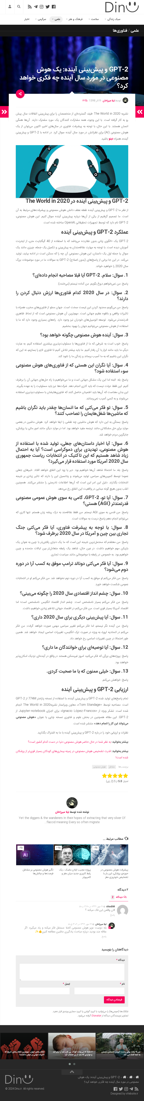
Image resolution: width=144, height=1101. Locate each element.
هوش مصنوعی (99, 767)
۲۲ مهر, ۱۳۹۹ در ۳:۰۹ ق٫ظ (80, 924)
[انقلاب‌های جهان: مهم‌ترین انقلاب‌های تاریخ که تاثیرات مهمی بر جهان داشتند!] (24, 1046)
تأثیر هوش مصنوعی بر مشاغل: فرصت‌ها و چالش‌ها (37, 872)
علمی (57, 19)
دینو (111, 138)
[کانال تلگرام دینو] (36, 7)
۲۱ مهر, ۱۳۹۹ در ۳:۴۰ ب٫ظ (91, 907)
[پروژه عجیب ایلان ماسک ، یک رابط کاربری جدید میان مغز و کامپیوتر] (72, 854)
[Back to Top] (72, 1072)
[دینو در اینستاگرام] (41, 7)
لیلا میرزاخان (109, 101)
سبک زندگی (113, 19)
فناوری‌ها (120, 31)
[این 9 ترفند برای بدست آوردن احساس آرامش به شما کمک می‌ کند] (119, 1046)
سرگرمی (42, 19)
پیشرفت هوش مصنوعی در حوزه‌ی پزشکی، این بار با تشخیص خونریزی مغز (114, 873)
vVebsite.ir (132, 1094)
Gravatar (96, 1016)
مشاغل (112, 767)
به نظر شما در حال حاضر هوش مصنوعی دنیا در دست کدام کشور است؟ (69, 742)
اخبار (26, 19)
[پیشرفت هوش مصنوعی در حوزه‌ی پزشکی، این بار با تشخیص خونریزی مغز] (109, 854)
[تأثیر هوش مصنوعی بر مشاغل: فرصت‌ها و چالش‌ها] (34, 854)
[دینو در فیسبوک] (53, 7)
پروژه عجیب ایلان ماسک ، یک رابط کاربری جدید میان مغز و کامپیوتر (75, 873)
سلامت (95, 19)
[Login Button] (9, 7)
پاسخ (112, 915)
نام (122, 984)
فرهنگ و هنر (76, 19)
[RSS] (30, 7)
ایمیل (66, 984)
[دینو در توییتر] (47, 7)
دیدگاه (117, 897)
